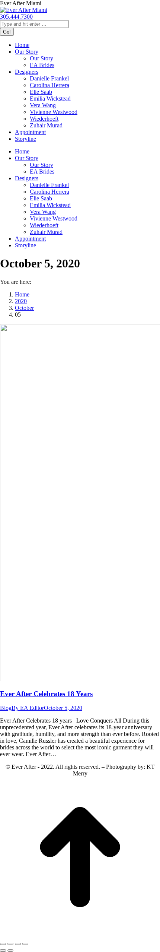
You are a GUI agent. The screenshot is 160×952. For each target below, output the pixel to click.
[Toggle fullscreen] (18, 944)
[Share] (10, 944)
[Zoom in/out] (25, 944)
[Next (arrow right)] (10, 950)
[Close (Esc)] (3, 944)
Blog (6, 708)
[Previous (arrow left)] (3, 950)
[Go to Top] (80, 935)
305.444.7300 (16, 16)
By (28, 708)
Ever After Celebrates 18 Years (46, 694)
